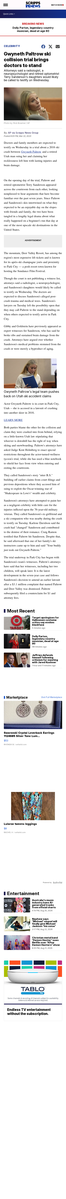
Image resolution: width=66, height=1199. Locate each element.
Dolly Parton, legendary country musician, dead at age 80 (33, 29)
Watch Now (56, 5)
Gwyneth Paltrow (31, 151)
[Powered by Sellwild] (57, 882)
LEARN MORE (13, 420)
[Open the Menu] (5, 5)
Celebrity (12, 46)
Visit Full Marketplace (51, 697)
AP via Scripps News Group (23, 132)
